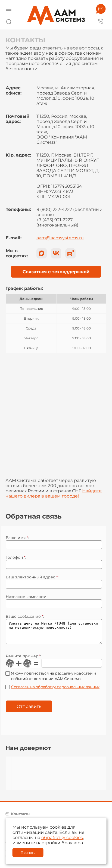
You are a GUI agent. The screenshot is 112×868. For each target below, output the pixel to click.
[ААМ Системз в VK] (56, 253)
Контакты (20, 813)
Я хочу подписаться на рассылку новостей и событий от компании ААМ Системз (53, 676)
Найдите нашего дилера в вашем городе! (53, 493)
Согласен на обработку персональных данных (55, 686)
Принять (28, 853)
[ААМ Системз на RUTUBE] (70, 253)
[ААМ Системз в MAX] (41, 253)
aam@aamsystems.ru (60, 237)
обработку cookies (62, 837)
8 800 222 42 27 (101, 21)
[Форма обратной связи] (101, 9)
